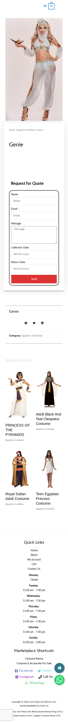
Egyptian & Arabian (26, 130)
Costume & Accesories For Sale (34, 663)
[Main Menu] (61, 6)
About (34, 555)
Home (12, 130)
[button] (59, 680)
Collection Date (20, 247)
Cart (34, 564)
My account (34, 559)
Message (16, 223)
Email (14, 209)
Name (14, 194)
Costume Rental (34, 659)
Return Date (18, 262)
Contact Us (34, 569)
